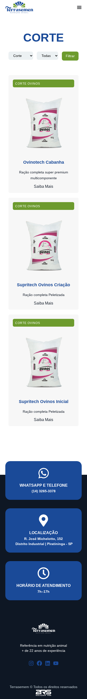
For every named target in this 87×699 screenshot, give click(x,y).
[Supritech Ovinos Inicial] (43, 361)
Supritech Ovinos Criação (43, 284)
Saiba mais (43, 186)
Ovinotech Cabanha (43, 162)
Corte (21, 83)
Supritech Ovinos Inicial (43, 401)
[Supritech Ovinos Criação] (43, 245)
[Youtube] (55, 663)
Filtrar (70, 56)
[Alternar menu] (79, 7)
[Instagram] (31, 663)
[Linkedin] (47, 663)
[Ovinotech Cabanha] (43, 122)
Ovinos (34, 83)
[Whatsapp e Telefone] (44, 473)
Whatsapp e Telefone (44, 485)
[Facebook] (39, 663)
